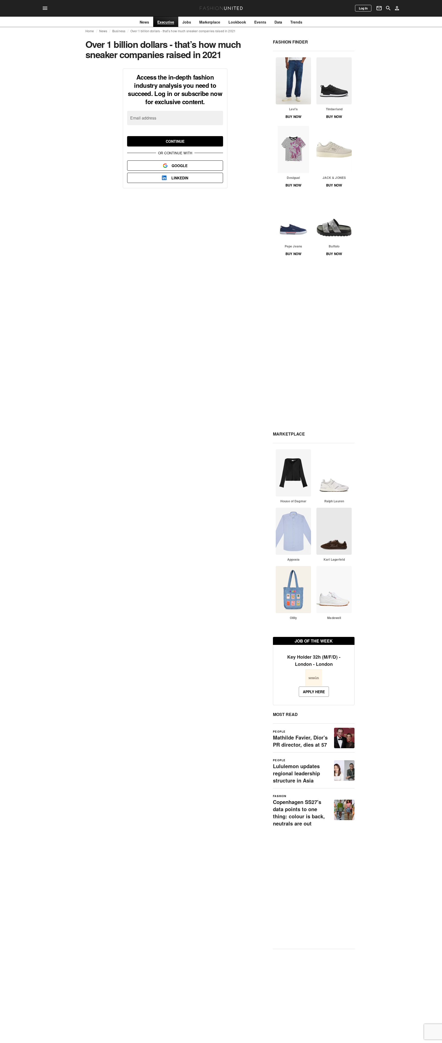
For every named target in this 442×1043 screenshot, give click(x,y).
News (103, 31)
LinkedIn (179, 177)
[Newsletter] (379, 8)
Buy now (293, 116)
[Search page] (388, 8)
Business (118, 31)
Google (179, 165)
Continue (175, 141)
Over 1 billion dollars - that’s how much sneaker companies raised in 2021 (183, 31)
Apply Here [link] (314, 691)
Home (89, 31)
